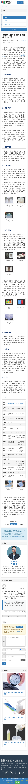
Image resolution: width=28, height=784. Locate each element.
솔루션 (6, 7)
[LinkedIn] (6, 772)
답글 (24, 611)
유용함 (8, 611)
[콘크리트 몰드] (9, 255)
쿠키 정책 (22, 780)
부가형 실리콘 (19, 403)
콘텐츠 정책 (17, 536)
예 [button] (8, 524)
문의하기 (20, 2)
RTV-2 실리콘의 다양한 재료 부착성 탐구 (13, 718)
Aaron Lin (23, 40)
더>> (24, 670)
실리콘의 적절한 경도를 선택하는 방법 (13, 693)
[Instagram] (15, 772)
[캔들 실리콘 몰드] (21, 302)
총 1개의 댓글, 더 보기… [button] (14, 616)
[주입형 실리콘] (9, 483)
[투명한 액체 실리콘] (9, 214)
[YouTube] (19, 772)
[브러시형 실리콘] (21, 483)
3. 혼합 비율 (7, 24)
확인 (17, 782)
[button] (14, 29)
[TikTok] (23, 772)
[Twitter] (11, 772)
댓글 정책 (19, 631)
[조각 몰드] (9, 268)
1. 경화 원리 (7, 17)
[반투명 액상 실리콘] (21, 199)
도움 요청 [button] (14, 524)
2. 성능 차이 (7, 21)
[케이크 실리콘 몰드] (9, 302)
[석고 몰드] (21, 255)
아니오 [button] (21, 524)
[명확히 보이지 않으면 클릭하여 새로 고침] (23, 660)
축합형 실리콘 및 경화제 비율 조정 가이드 (14, 743)
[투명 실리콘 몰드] (9, 317)
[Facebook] (2, 772)
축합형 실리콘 (11, 403)
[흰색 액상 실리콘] (9, 199)
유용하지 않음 (16, 611)
